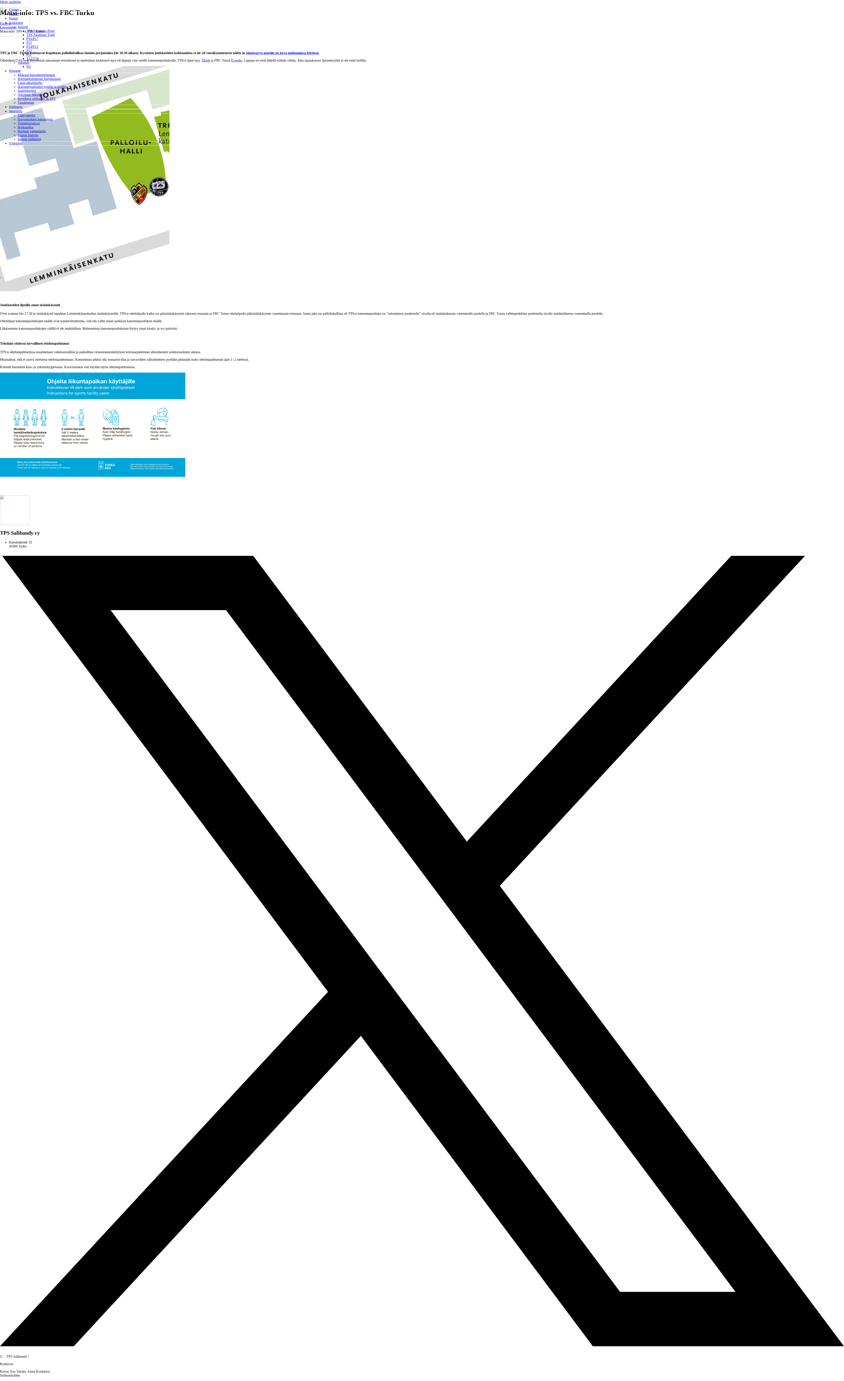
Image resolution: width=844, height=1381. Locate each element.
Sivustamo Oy (24, 1364)
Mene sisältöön (10, 2)
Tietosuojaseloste (41, 1356)
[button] (426, 23)
